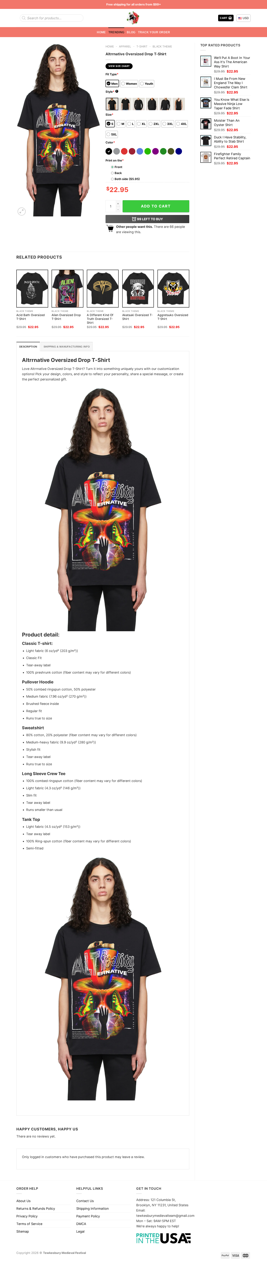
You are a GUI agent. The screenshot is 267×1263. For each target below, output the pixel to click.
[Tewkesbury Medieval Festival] (133, 18)
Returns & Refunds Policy (35, 1208)
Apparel (125, 46)
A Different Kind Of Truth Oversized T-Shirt (100, 318)
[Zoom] (22, 211)
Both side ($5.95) (127, 179)
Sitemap (22, 1231)
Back (118, 173)
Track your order (154, 32)
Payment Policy (88, 1216)
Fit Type (112, 74)
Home (101, 32)
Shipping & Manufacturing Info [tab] (67, 346)
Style (112, 91)
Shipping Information (92, 1208)
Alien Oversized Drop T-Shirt (66, 317)
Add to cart (156, 206)
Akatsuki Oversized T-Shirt (137, 317)
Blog (131, 32)
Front (118, 167)
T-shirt (141, 46)
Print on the (115, 160)
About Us (23, 1201)
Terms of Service (29, 1224)
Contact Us (85, 1201)
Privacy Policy (27, 1216)
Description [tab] (28, 346)
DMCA (81, 1224)
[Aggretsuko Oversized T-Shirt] (173, 288)
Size (109, 114)
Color (110, 142)
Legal (80, 1231)
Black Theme (162, 46)
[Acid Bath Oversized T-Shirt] (32, 288)
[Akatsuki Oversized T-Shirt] (138, 288)
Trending (116, 32)
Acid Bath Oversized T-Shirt (30, 317)
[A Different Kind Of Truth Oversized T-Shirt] (102, 288)
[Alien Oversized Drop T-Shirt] (67, 288)
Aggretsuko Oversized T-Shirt (172, 317)
